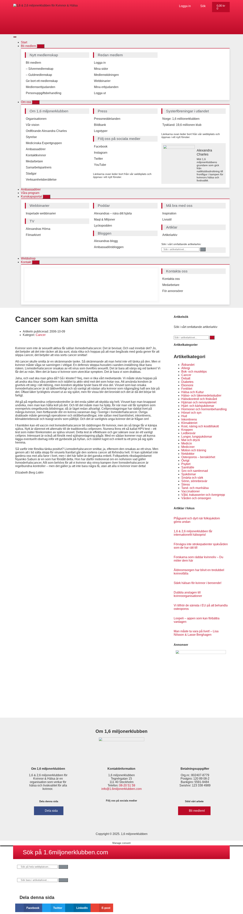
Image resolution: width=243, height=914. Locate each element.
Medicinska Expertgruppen (44, 143)
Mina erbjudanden (106, 87)
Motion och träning (193, 450)
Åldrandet (187, 364)
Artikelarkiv (169, 234)
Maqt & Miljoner (104, 219)
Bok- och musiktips (194, 371)
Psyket (185, 464)
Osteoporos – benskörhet (198, 457)
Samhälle (187, 467)
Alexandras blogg (106, 241)
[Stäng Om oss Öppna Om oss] (35, 102)
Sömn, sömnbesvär (194, 481)
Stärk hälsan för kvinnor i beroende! (197, 583)
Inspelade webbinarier (41, 213)
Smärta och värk (192, 477)
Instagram (100, 152)
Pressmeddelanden (107, 118)
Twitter (98, 158)
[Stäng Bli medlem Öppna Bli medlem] (40, 46)
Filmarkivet (33, 234)
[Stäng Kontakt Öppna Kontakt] (35, 262)
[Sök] (203, 249)
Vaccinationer (190, 491)
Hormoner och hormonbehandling (204, 409)
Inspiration (169, 213)
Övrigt (185, 460)
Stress (185, 484)
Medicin (186, 443)
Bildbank (100, 124)
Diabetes (187, 381)
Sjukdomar (188, 474)
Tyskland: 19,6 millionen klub (181, 124)
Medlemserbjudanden (40, 87)
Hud (184, 416)
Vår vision (32, 124)
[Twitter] (127, 810)
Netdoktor (187, 453)
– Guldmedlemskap (39, 74)
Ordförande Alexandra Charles (46, 130)
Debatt (185, 378)
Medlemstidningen (106, 74)
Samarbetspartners (38, 167)
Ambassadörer (36, 149)
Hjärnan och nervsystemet (198, 402)
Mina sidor (101, 68)
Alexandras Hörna (38, 228)
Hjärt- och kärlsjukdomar (197, 405)
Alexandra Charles (204, 152)
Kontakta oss (171, 278)
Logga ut (100, 93)
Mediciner (188, 446)
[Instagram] (116, 810)
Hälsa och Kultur (192, 392)
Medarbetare (34, 161)
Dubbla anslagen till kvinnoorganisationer (188, 594)
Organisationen (36, 118)
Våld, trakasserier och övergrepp (203, 494)
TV (32, 221)
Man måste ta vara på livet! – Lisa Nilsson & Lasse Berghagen (196, 633)
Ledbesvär (188, 433)
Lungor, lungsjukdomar (196, 436)
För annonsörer (172, 291)
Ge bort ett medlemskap (42, 81)
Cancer (41, 334)
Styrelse (31, 137)
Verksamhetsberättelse (41, 179)
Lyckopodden (103, 225)
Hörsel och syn (191, 412)
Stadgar (31, 173)
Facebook (100, 146)
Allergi (185, 368)
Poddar (104, 206)
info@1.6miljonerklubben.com (121, 788)
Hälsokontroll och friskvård (199, 399)
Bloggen (104, 233)
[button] (28, 908)
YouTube (100, 164)
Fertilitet (186, 388)
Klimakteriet (189, 422)
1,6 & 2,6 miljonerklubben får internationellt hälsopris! (193, 533)
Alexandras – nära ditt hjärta (113, 213)
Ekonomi (187, 385)
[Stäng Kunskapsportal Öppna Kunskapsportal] (46, 197)
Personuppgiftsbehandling (43, 93)
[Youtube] (138, 810)
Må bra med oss (179, 206)
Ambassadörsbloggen (109, 247)
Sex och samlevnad (194, 470)
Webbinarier (102, 81)
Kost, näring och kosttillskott (200, 426)
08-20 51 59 (127, 785)
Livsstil (167, 219)
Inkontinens (189, 419)
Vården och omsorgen (196, 498)
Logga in (100, 62)
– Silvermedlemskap (39, 68)
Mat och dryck (190, 440)
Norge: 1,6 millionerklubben (181, 118)
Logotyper (100, 130)
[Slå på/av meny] (14, 36)
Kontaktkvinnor (36, 155)
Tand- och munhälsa (195, 488)
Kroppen (187, 429)
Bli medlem (33, 62)
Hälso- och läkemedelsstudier (201, 395)
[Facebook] (105, 810)
